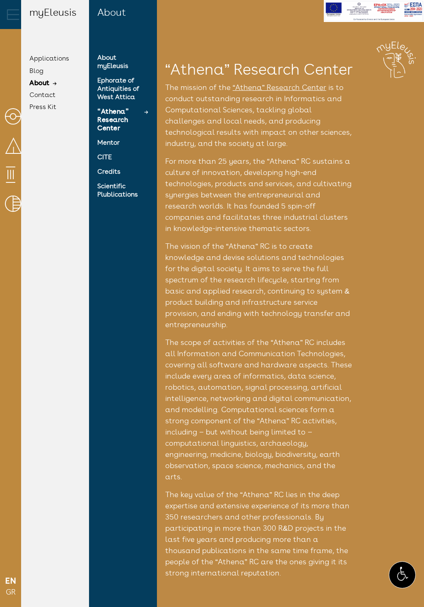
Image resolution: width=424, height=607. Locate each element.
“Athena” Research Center (113, 120)
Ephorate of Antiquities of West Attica (118, 89)
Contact (42, 95)
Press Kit (42, 107)
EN (10, 581)
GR (11, 593)
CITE (104, 157)
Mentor (108, 143)
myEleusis (53, 13)
